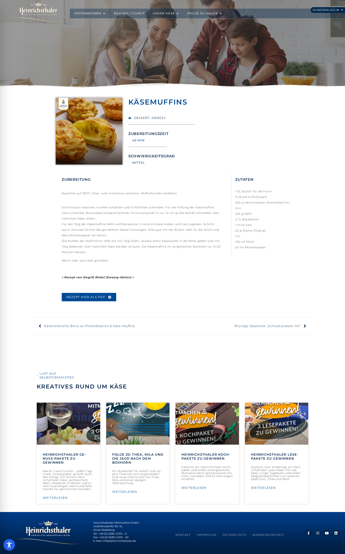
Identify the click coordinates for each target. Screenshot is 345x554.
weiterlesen (55, 498)
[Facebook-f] (308, 533)
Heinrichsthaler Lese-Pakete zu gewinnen (274, 456)
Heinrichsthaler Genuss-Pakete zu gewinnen (64, 458)
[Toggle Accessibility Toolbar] (9, 545)
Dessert (142, 118)
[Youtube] (327, 533)
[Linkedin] (336, 533)
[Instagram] (318, 533)
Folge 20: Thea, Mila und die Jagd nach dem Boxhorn (138, 458)
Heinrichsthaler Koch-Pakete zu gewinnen (205, 456)
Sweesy (159, 118)
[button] (90, 13)
